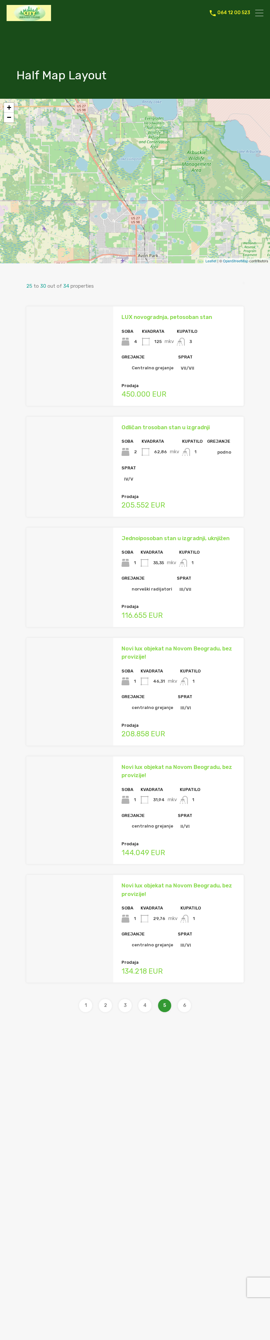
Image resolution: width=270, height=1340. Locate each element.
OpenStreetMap (235, 260)
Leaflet (210, 260)
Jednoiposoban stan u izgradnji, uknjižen (176, 538)
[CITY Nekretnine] (29, 18)
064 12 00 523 (233, 12)
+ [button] (9, 107)
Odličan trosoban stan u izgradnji (166, 427)
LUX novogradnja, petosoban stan (167, 317)
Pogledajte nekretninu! (69, 386)
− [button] (9, 117)
